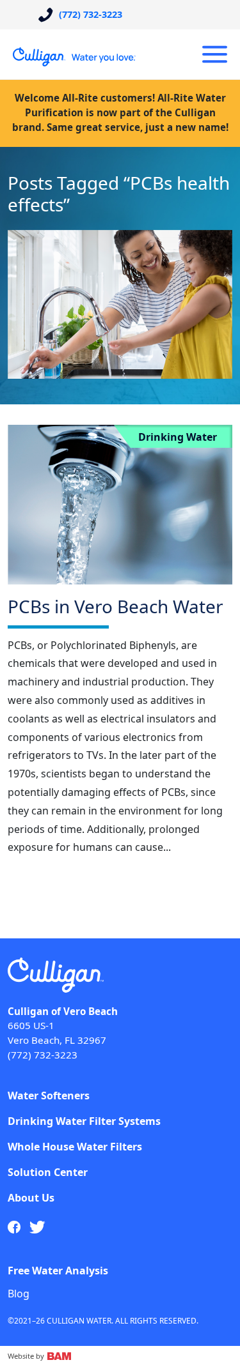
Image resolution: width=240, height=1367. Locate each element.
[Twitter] (37, 1227)
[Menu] (214, 54)
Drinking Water (177, 437)
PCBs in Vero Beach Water (115, 606)
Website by (27, 1356)
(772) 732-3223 (42, 1054)
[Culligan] (74, 56)
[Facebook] (14, 1227)
